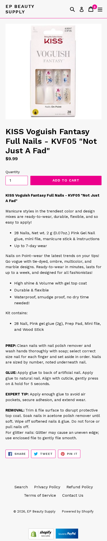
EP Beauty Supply (19, 9)
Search (21, 487)
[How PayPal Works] (67, 538)
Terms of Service (40, 495)
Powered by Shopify (78, 511)
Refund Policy (79, 487)
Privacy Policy (47, 487)
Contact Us (72, 495)
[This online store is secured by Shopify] (41, 538)
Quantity (12, 172)
